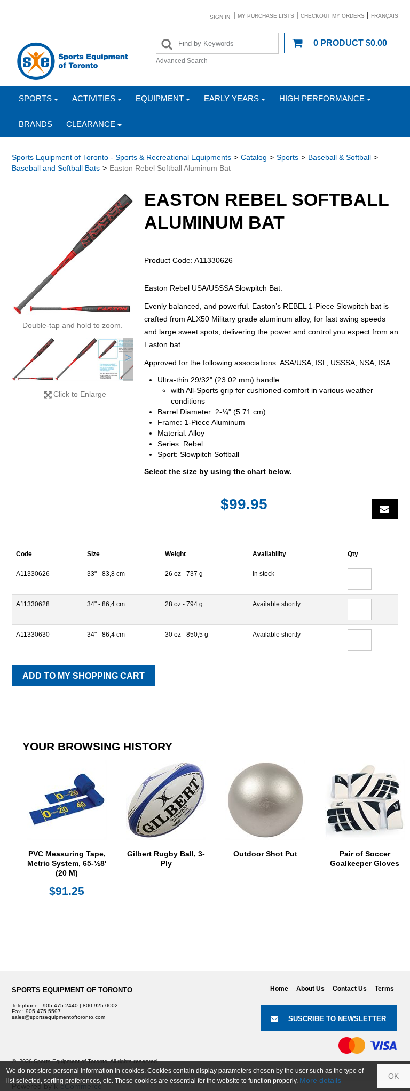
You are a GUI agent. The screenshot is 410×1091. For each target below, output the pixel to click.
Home (279, 988)
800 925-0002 (100, 1005)
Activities (93, 98)
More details (320, 1080)
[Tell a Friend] (385, 509)
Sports (35, 98)
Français (384, 16)
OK (393, 1076)
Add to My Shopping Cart (83, 675)
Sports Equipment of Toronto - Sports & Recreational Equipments (121, 157)
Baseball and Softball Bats (56, 168)
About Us (310, 988)
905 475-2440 (60, 1005)
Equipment (160, 98)
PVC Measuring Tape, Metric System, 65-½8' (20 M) (66, 863)
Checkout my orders (333, 16)
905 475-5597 (43, 1011)
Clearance (90, 124)
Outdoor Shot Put (265, 853)
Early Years (231, 98)
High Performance (322, 98)
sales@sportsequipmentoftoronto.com (58, 1017)
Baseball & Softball (339, 157)
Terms (384, 988)
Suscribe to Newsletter (337, 1019)
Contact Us (350, 988)
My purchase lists (266, 16)
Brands (35, 124)
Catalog (254, 157)
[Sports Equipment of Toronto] (72, 61)
